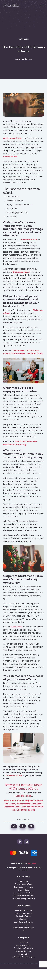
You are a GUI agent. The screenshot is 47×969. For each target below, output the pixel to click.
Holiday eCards (23, 881)
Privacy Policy (23, 954)
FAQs (23, 931)
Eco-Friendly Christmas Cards (23, 896)
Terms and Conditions (23, 951)
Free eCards (23, 925)
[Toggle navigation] (42, 5)
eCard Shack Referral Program (24, 957)
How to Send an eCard (23, 913)
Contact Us (23, 942)
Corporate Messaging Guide (23, 928)
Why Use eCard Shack (23, 945)
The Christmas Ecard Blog (23, 948)
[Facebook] (20, 841)
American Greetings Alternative (23, 899)
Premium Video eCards (23, 884)
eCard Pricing (23, 919)
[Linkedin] (27, 841)
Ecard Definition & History (23, 922)
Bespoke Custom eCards (23, 887)
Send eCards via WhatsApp (24, 893)
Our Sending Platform (23, 916)
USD (29, 863)
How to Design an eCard (23, 910)
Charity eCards (23, 890)
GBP (34, 863)
